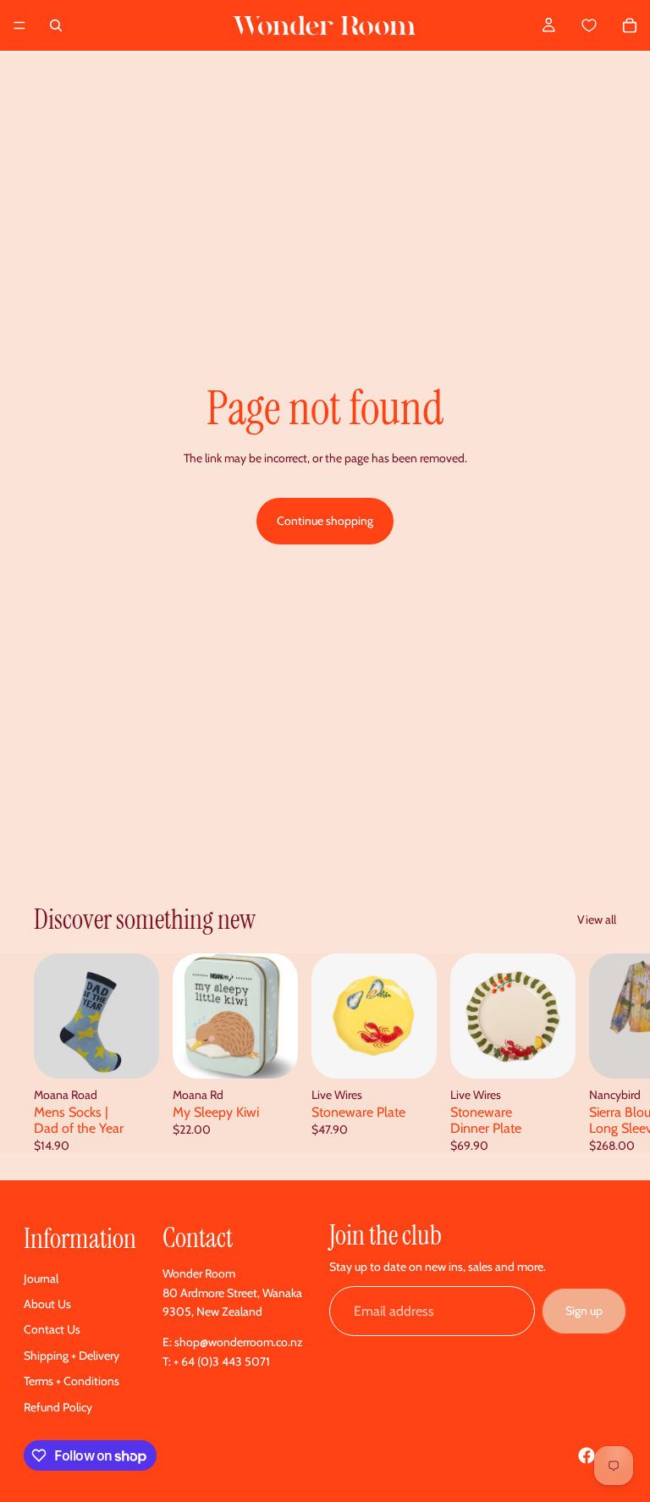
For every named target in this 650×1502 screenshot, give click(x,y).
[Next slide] (597, 1052)
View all (596, 919)
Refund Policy (58, 1407)
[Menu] (19, 25)
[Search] (55, 25)
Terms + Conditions (71, 1381)
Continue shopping (325, 520)
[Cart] (608, 25)
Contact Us (52, 1329)
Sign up (584, 1310)
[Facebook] (586, 1455)
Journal (41, 1278)
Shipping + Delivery (71, 1355)
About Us (47, 1303)
